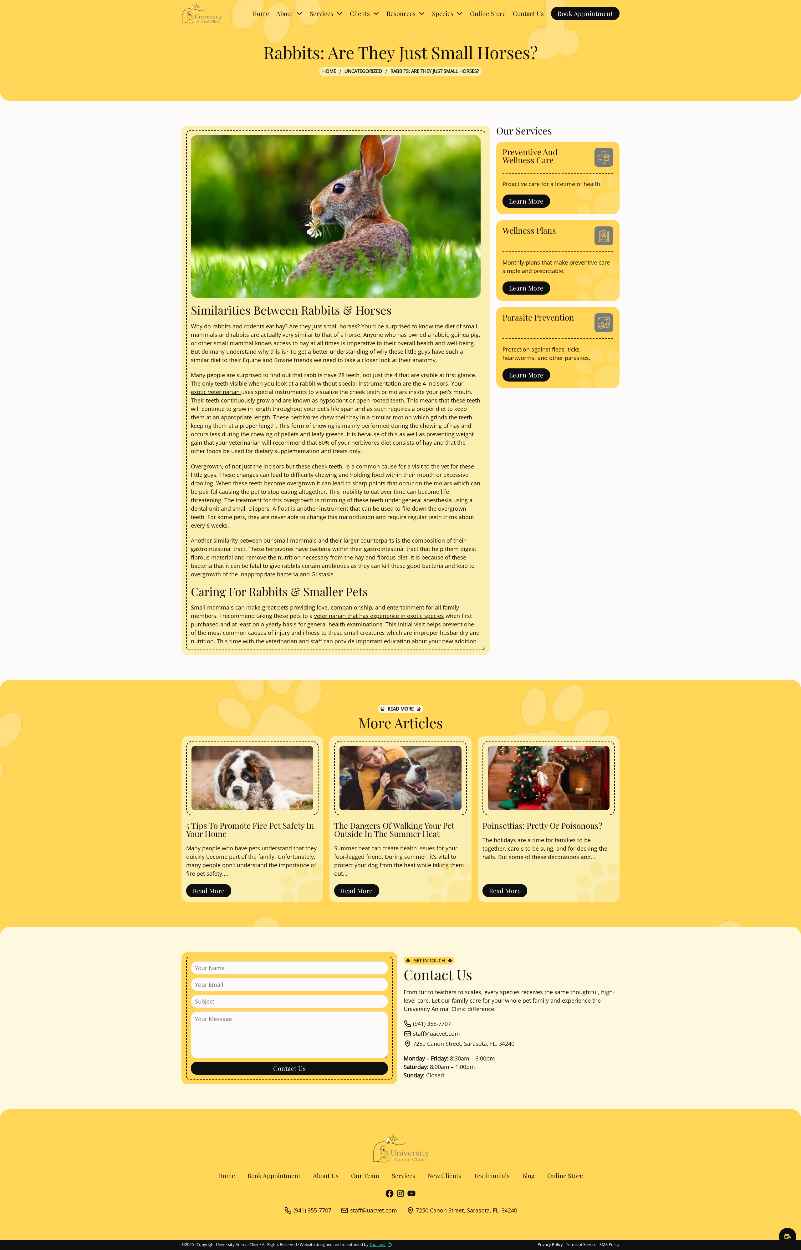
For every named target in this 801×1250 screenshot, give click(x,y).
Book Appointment (585, 13)
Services (403, 1175)
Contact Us (528, 13)
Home (260, 13)
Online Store (488, 13)
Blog (528, 1175)
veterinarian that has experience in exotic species (379, 616)
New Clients (444, 1175)
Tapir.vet (378, 1244)
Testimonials (492, 1175)
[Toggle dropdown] (299, 13)
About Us (326, 1175)
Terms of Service (581, 1244)
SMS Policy (609, 1244)
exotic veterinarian (216, 392)
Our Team (365, 1175)
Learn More (526, 201)
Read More (209, 890)
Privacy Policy (550, 1244)
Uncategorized (363, 71)
